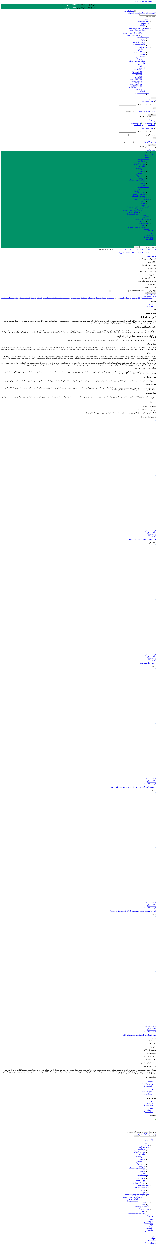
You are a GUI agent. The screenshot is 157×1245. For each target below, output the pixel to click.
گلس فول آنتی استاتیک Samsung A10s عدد (141, 290)
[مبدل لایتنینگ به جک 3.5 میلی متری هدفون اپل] (129, 970)
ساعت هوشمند (140, 221)
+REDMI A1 (138, 69)
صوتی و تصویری (144, 223)
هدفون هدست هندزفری (142, 199)
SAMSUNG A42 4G (135, 84)
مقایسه (150, 1230)
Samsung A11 (138, 82)
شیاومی (139, 173)
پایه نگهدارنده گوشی (143, 21)
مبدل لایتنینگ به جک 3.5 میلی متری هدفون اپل (139, 1035)
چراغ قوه (142, 25)
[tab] (150, 304)
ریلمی (143, 205)
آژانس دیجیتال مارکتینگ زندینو (147, 1133)
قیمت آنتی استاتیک (87, 298)
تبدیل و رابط (141, 51)
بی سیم (143, 94)
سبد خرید (150, 1084)
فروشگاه (150, 1103)
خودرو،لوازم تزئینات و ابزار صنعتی (138, 28)
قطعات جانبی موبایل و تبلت (137, 61)
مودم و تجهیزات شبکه (138, 196)
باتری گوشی (141, 49)
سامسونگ (139, 57)
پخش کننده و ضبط (132, 214)
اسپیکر (143, 38)
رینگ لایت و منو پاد (139, 162)
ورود (154, 108)
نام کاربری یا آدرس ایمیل (146, 104)
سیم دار (143, 203)
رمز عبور (151, 135)
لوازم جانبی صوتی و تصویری (136, 227)
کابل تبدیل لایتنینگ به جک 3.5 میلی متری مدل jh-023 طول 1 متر (133, 787)
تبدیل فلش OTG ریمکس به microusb (142, 539)
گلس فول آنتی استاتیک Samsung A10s (31, 298)
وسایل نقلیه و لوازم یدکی (137, 30)
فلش (143, 218)
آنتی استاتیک (110, 298)
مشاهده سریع (152, 532)
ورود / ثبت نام (148, 1231)
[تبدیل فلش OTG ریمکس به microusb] (129, 474)
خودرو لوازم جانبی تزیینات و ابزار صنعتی (137, 206)
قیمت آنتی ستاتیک (76, 298)
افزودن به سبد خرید (151, 292)
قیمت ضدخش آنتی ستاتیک (62, 298)
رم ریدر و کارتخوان (139, 190)
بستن (154, 1236)
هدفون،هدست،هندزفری (142, 93)
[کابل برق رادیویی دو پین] (129, 598)
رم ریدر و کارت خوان (139, 42)
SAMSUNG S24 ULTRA (134, 87)
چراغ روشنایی (145, 23)
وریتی (143, 185)
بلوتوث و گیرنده (137, 32)
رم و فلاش (145, 215)
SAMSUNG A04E (136, 81)
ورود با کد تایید (152, 114)
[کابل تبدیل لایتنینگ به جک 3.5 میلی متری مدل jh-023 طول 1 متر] (129, 722)
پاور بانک (146, 229)
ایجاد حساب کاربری (147, 101)
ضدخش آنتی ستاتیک (100, 298)
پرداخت (150, 1081)
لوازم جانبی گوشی (143, 47)
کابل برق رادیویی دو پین (148, 663)
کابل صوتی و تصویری (139, 44)
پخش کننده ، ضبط (132, 35)
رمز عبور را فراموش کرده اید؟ (147, 111)
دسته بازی (142, 40)
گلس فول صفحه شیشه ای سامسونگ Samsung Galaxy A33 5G (133, 911)
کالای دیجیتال (149, 19)
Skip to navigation (139, 1)
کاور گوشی (142, 68)
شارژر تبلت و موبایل (139, 52)
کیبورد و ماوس (140, 45)
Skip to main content (150, 1)
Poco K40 (139, 76)
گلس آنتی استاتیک (48, 298)
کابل (144, 63)
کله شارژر (142, 91)
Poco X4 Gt (138, 78)
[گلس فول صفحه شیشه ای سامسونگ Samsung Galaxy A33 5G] (129, 846)
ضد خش (142, 56)
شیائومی (142, 54)
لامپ (143, 26)
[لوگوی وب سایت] (146, 13)
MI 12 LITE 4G (137, 73)
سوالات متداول (148, 1105)
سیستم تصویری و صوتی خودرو (132, 33)
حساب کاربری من (147, 1082)
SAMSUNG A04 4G (135, 79)
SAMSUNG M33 (136, 86)
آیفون (140, 66)
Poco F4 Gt (138, 74)
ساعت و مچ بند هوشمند (142, 219)
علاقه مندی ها (148, 1086)
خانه (154, 249)
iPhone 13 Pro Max (136, 71)
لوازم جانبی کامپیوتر (143, 37)
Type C (139, 64)
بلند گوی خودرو (133, 212)
